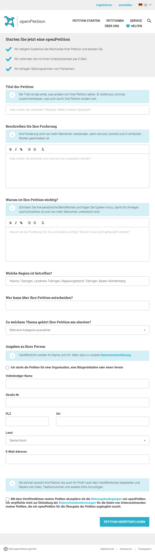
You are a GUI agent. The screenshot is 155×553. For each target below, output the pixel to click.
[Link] (21, 149)
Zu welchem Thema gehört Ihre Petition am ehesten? (48, 322)
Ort (58, 414)
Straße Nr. (13, 395)
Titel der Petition (65, 92)
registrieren (104, 5)
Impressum (126, 549)
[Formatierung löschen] (42, 149)
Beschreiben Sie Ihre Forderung (73, 132)
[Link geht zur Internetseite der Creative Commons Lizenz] (6, 549)
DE (144, 5)
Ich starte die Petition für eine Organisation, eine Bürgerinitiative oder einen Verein (66, 367)
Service (136, 21)
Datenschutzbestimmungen (77, 503)
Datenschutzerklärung (116, 355)
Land (9, 432)
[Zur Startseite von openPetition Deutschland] (25, 21)
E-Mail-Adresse (16, 451)
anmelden (125, 5)
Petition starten (86, 21)
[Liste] (34, 149)
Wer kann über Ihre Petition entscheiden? (39, 297)
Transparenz (144, 549)
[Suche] (149, 21)
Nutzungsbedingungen (106, 499)
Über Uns (112, 26)
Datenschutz (107, 549)
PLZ (8, 414)
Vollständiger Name (19, 376)
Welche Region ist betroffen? (29, 273)
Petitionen (115, 21)
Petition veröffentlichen (124, 522)
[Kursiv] (16, 149)
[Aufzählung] (29, 149)
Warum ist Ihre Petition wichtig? (72, 205)
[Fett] (10, 149)
